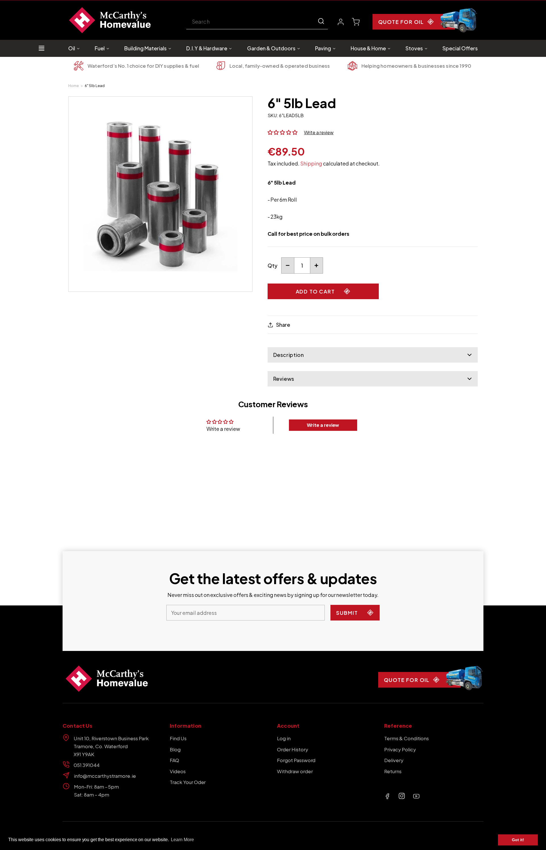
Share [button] (283, 324)
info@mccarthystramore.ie (105, 776)
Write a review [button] (323, 425)
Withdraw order (295, 771)
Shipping (311, 163)
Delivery (394, 760)
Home (73, 85)
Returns (393, 771)
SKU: (273, 115)
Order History (292, 749)
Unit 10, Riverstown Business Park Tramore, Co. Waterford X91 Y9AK (111, 746)
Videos (178, 771)
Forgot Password (296, 760)
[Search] (321, 21)
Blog (175, 749)
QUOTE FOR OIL (401, 21)
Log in (284, 738)
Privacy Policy (400, 749)
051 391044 (87, 765)
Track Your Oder (188, 782)
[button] (356, 21)
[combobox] (257, 22)
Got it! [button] (518, 839)
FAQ (174, 760)
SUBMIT (347, 612)
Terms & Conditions (406, 738)
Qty (273, 265)
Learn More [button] (182, 839)
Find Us (178, 738)
